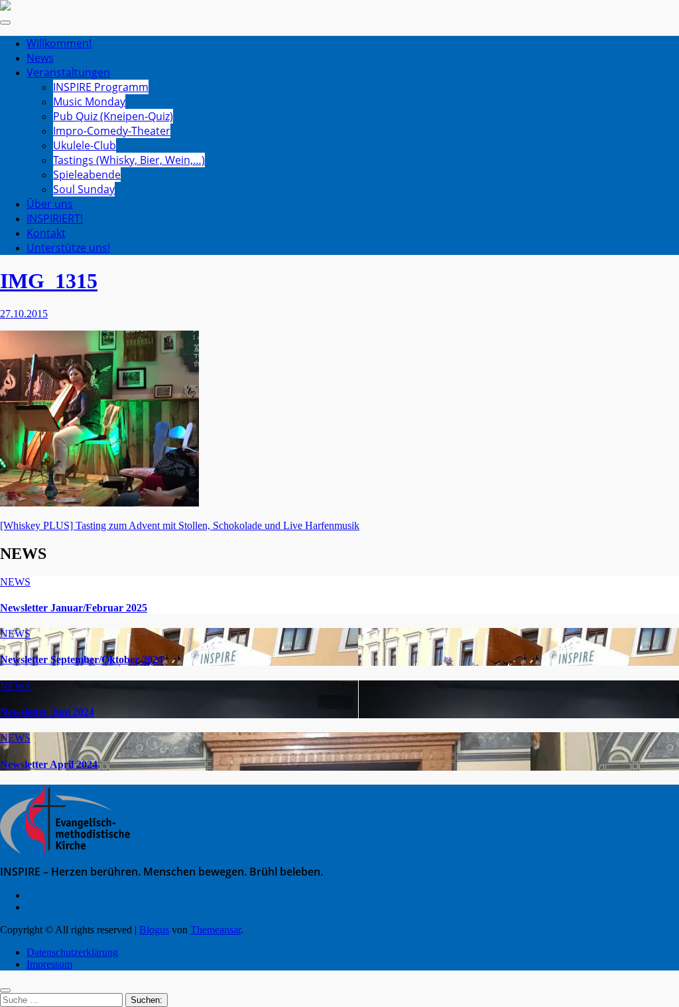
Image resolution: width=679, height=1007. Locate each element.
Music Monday (89, 101)
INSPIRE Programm (101, 87)
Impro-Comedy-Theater (111, 130)
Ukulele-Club (84, 145)
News (40, 57)
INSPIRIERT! (55, 218)
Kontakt (46, 233)
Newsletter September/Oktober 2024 (81, 659)
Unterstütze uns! (68, 247)
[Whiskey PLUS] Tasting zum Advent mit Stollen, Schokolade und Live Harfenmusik (179, 525)
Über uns (50, 203)
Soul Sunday (84, 189)
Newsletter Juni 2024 (47, 712)
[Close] (5, 990)
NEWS (15, 581)
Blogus (154, 929)
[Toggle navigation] (5, 23)
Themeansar (215, 929)
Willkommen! (59, 43)
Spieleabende (87, 174)
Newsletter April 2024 (48, 764)
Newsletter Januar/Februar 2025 (73, 607)
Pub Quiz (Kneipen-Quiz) (113, 116)
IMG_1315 (48, 281)
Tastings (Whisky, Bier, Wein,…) (129, 160)
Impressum (49, 964)
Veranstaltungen (68, 72)
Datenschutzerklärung (72, 952)
